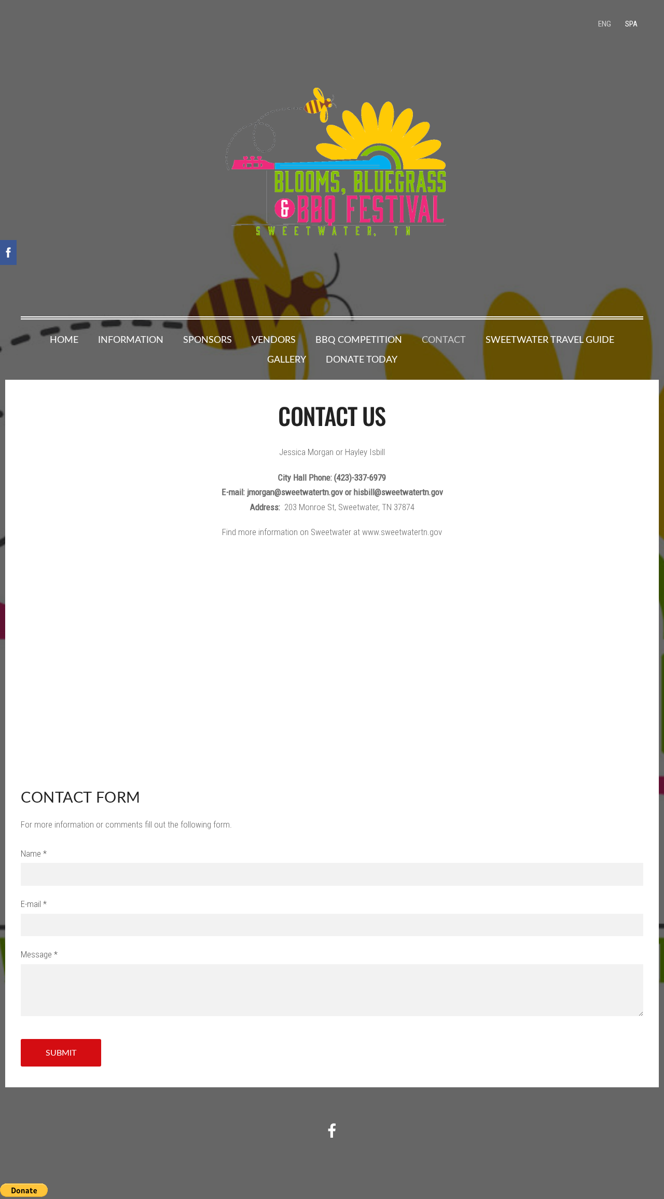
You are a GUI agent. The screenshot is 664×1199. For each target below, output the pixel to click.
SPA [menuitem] (631, 24)
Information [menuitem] (130, 339)
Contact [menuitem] (444, 339)
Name (34, 853)
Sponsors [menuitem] (207, 339)
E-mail (34, 904)
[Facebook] (332, 1130)
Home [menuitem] (64, 339)
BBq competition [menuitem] (358, 339)
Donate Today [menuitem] (361, 359)
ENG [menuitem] (604, 24)
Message (39, 954)
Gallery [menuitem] (286, 359)
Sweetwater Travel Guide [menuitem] (550, 339)
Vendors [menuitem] (274, 339)
